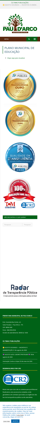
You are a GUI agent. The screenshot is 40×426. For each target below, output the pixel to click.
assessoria (17, 392)
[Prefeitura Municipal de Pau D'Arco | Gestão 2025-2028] (20, 23)
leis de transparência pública (12, 397)
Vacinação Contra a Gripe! (11, 361)
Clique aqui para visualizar (16, 58)
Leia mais (20, 415)
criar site (15, 389)
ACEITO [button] (15, 421)
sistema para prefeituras (29, 389)
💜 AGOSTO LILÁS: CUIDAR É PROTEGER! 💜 (19, 5)
